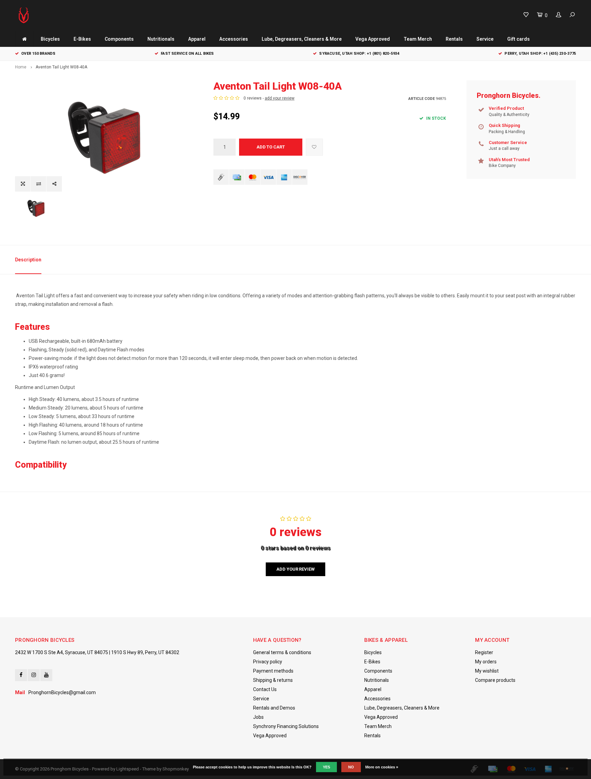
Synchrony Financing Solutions (286, 726)
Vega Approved (372, 39)
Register (484, 652)
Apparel (197, 39)
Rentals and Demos (274, 708)
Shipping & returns (273, 680)
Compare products (495, 680)
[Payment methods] (221, 177)
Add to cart (271, 147)
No (351, 767)
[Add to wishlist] (314, 147)
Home (20, 67)
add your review (279, 98)
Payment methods (273, 671)
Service (485, 39)
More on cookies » (381, 767)
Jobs (258, 717)
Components (119, 39)
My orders (486, 661)
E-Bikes (82, 39)
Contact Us (265, 689)
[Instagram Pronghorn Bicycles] (34, 675)
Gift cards (518, 39)
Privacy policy (267, 661)
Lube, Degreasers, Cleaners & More (302, 39)
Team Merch (418, 39)
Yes (326, 767)
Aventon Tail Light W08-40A (61, 67)
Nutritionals (160, 39)
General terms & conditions (282, 652)
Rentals (454, 39)
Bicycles (50, 39)
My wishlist (487, 671)
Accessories (233, 39)
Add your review (295, 569)
